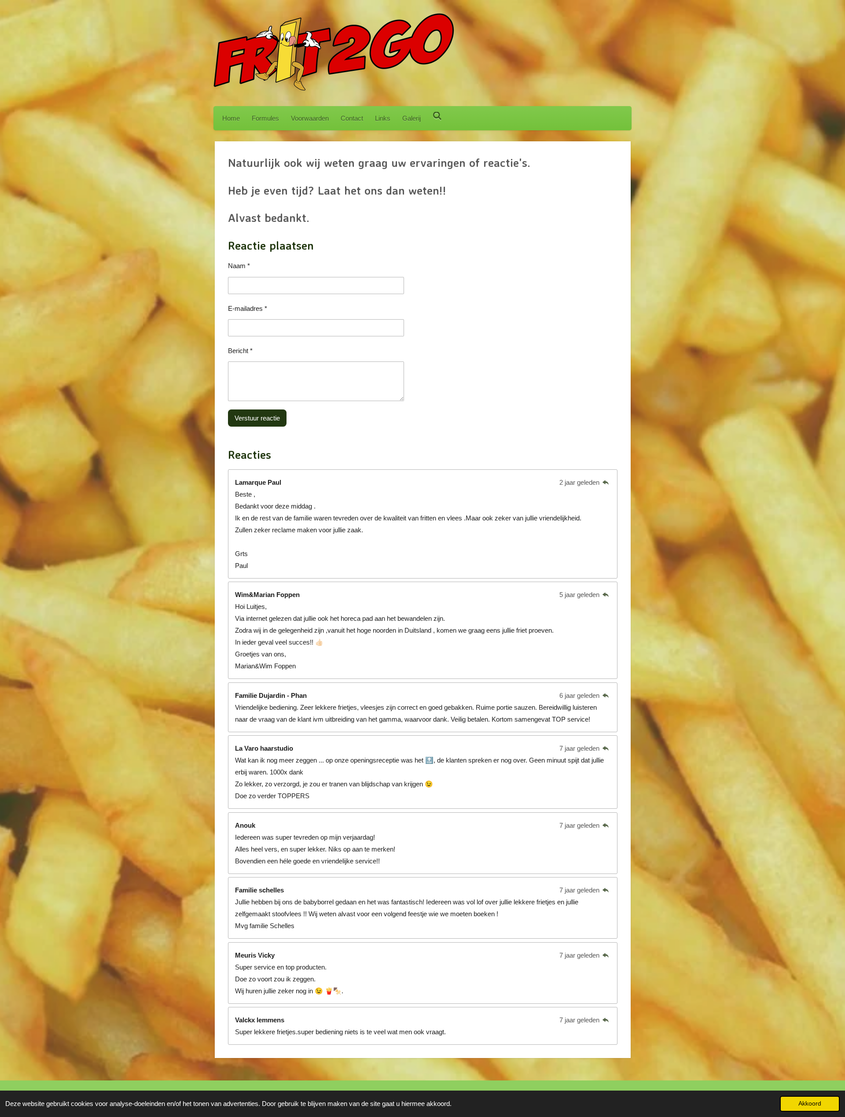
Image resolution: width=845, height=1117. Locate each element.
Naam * (239, 265)
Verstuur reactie (257, 418)
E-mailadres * (247, 308)
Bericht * (240, 350)
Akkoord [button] (809, 1103)
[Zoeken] (437, 116)
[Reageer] (605, 482)
